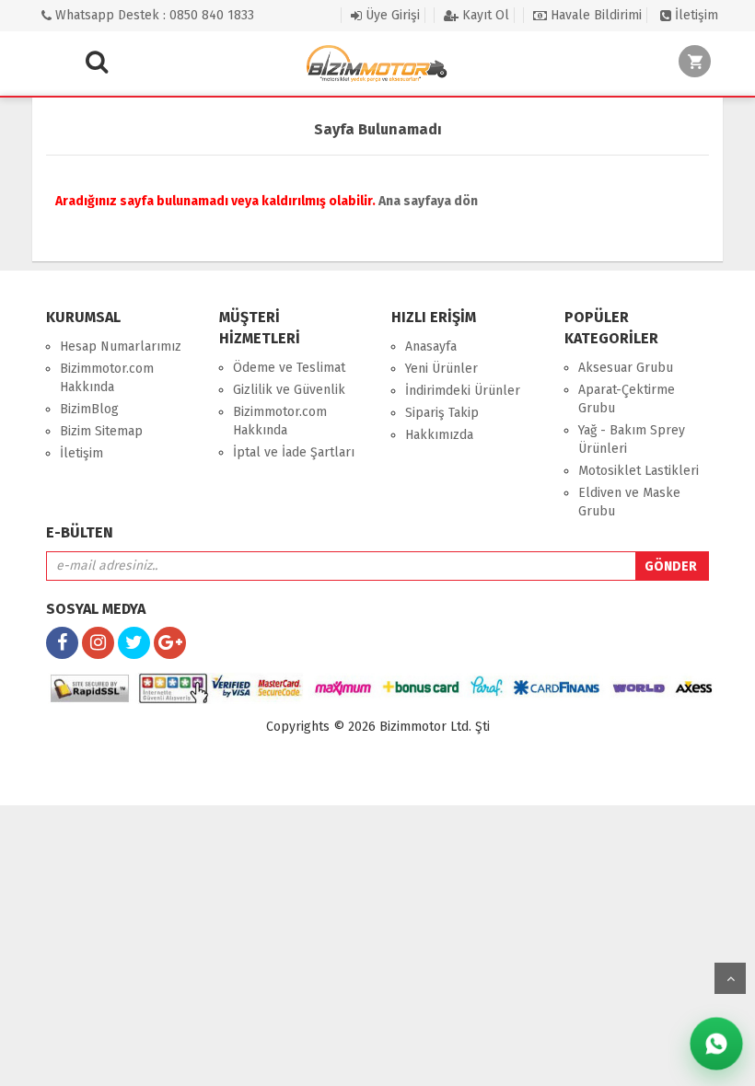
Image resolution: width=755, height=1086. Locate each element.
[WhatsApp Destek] (717, 1044)
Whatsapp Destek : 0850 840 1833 (153, 15)
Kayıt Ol (484, 15)
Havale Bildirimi (594, 15)
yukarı (730, 978)
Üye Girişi (391, 15)
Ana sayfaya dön (428, 201)
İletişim (694, 15)
